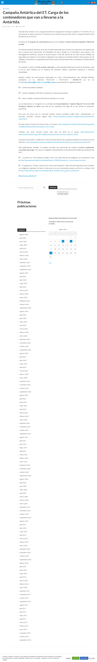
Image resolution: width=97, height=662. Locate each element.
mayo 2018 (23, 573)
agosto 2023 (24, 353)
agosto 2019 (24, 521)
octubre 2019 (24, 514)
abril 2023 (23, 367)
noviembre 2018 (25, 552)
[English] (89, 3)
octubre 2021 (24, 430)
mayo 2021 (23, 448)
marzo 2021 (24, 455)
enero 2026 (23, 259)
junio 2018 (23, 570)
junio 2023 (23, 360)
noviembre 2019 (25, 511)
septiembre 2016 (25, 640)
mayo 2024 (23, 322)
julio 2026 (23, 238)
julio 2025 (23, 276)
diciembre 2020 (25, 465)
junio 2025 (23, 280)
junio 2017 (23, 612)
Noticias (6, 9)
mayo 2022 (23, 406)
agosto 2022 (24, 395)
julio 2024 (23, 315)
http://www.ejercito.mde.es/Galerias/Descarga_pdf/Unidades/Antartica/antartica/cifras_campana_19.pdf (56, 133)
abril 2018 (23, 577)
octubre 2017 (24, 598)
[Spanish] (94, 3)
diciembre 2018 (25, 549)
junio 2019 (23, 528)
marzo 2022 (24, 413)
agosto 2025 (24, 273)
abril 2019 (23, 535)
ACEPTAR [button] (75, 658)
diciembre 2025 (25, 262)
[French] (92, 3)
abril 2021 (23, 451)
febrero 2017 (24, 626)
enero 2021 (23, 462)
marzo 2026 (24, 252)
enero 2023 (23, 378)
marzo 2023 (24, 371)
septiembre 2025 (25, 269)
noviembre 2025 (25, 266)
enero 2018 (23, 587)
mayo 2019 (23, 531)
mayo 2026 (23, 245)
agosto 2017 (24, 605)
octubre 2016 (24, 636)
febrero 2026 (24, 255)
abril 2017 (23, 619)
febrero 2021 (24, 458)
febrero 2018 (24, 584)
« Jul (50, 263)
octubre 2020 (24, 472)
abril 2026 (23, 248)
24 (51, 253)
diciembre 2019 (25, 507)
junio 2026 (23, 241)
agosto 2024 (24, 311)
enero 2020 (23, 504)
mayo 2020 (23, 490)
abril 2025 (23, 287)
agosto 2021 (24, 437)
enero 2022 (23, 420)
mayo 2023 (23, 364)
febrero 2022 (24, 416)
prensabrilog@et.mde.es (33, 82)
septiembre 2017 (25, 601)
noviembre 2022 (25, 385)
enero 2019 (23, 545)
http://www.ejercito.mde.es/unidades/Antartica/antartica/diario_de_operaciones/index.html (58, 142)
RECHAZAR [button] (84, 658)
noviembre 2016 (25, 633)
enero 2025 (23, 297)
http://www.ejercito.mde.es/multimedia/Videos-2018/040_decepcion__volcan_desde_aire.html (53, 160)
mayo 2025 (23, 283)
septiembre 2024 (25, 308)
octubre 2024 (24, 304)
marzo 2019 (24, 538)
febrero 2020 (24, 500)
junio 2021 (23, 444)
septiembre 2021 (25, 434)
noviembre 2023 (25, 343)
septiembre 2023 (25, 350)
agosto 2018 (24, 563)
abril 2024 (23, 325)
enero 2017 (23, 629)
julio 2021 (23, 441)
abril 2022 (23, 409)
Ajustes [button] (68, 658)
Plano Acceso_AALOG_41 (27, 176)
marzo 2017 (24, 622)
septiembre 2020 (25, 476)
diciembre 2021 (25, 423)
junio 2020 (23, 486)
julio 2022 (23, 399)
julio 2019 (23, 524)
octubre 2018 (24, 556)
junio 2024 (23, 318)
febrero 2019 (24, 542)
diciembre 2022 (25, 381)
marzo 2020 (24, 497)
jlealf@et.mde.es (50, 82)
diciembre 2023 (25, 339)
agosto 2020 (24, 479)
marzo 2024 (24, 329)
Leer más (92, 658)
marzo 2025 (24, 290)
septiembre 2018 (25, 559)
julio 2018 (23, 566)
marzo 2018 (24, 580)
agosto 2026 (24, 234)
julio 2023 (23, 357)
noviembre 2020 (25, 469)
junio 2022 (23, 402)
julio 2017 (23, 608)
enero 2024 (23, 336)
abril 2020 (23, 493)
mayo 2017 (23, 615)
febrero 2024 (24, 332)
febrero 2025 (24, 294)
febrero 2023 (24, 374)
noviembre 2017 (25, 594)
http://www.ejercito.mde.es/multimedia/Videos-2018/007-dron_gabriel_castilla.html (50, 171)
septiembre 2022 (25, 392)
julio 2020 (23, 483)
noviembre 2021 (25, 427)
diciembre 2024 (25, 301)
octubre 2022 (24, 388)
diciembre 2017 (25, 591)
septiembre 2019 (25, 518)
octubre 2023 (24, 346)
